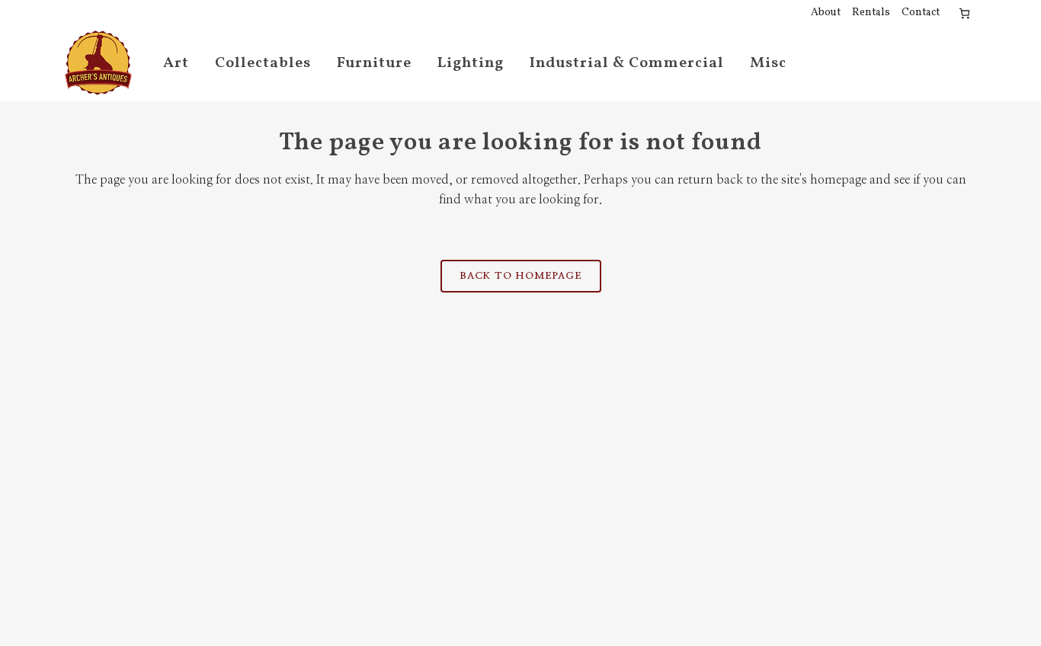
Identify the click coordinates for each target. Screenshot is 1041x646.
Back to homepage (521, 276)
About (826, 12)
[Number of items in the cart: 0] (964, 13)
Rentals (871, 12)
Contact (921, 12)
